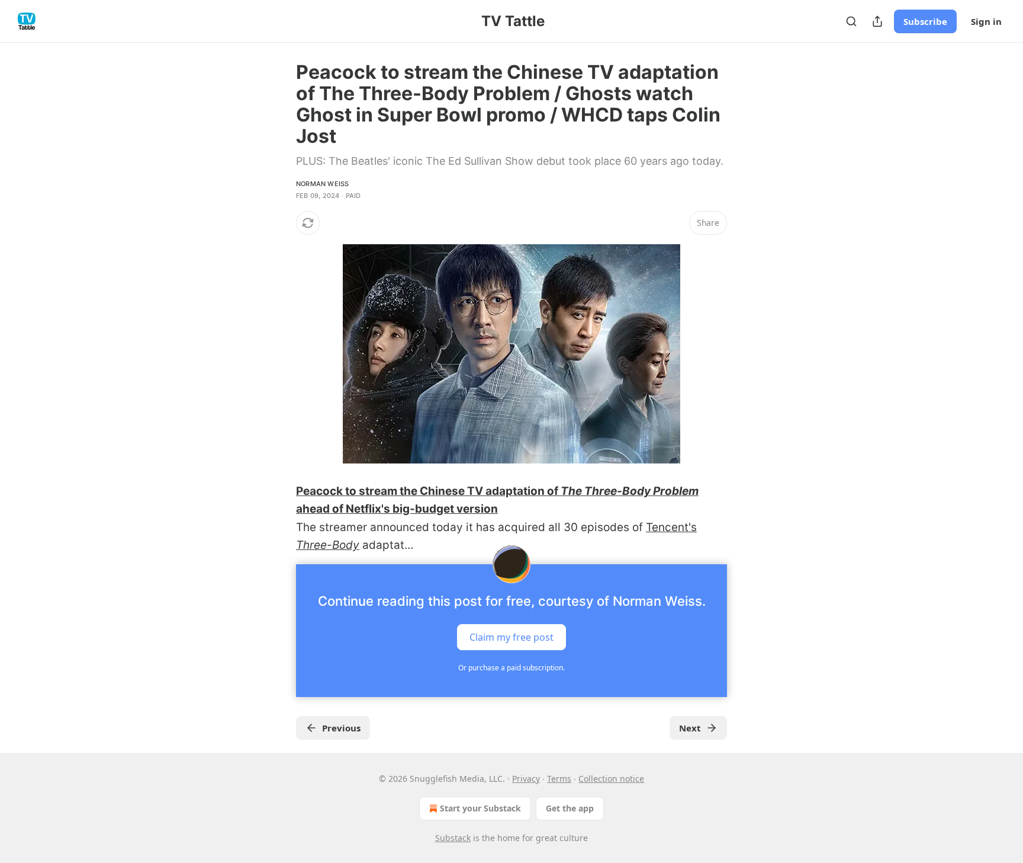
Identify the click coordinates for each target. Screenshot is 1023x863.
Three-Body (327, 545)
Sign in (986, 21)
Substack (453, 837)
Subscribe (925, 21)
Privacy (526, 778)
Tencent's (671, 527)
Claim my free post (511, 636)
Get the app (570, 808)
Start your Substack (480, 808)
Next (690, 728)
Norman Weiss (322, 184)
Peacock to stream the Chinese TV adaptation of (428, 491)
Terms (559, 778)
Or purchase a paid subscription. (511, 668)
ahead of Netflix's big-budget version (397, 509)
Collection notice (611, 778)
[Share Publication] (877, 21)
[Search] (851, 21)
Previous (341, 728)
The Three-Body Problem (630, 491)
